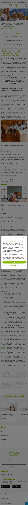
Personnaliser (14, 265)
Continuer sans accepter (19, 237)
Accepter (14, 262)
